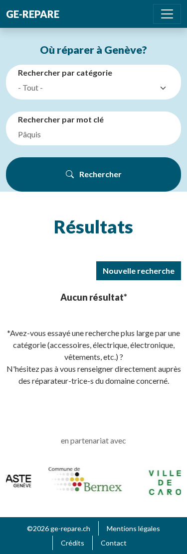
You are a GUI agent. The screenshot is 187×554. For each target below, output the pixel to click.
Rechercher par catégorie (65, 72)
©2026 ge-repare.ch (58, 528)
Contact (114, 543)
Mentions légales (133, 528)
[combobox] (95, 88)
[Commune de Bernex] (84, 478)
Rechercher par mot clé (61, 119)
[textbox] (86, 88)
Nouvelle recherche (139, 270)
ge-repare (32, 14)
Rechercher (100, 174)
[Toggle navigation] (167, 14)
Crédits (72, 543)
